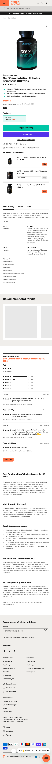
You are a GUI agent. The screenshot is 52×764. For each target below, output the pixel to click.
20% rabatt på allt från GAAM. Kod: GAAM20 (27, 13)
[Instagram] (9, 651)
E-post (5, 627)
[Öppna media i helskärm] (26, 46)
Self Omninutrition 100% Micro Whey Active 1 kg (32, 171)
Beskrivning (8, 206)
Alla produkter (8, 262)
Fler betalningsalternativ (26, 140)
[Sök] (4, 8)
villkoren (31, 637)
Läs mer (6, 221)
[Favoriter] (42, 2)
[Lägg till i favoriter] (46, 26)
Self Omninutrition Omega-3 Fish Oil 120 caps (32, 185)
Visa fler (8, 459)
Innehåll (20, 206)
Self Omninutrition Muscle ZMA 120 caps (31, 157)
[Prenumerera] (45, 630)
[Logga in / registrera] (38, 2)
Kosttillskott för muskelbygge (13, 274)
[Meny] (4, 3)
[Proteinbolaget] (15, 3)
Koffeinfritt (6, 268)
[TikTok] (14, 651)
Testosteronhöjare (9, 279)
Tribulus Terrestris (9, 282)
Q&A (29, 206)
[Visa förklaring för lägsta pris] (22, 104)
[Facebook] (4, 651)
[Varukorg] (47, 2)
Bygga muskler (8, 265)
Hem (4, 18)
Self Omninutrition (10, 75)
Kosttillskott (12, 18)
